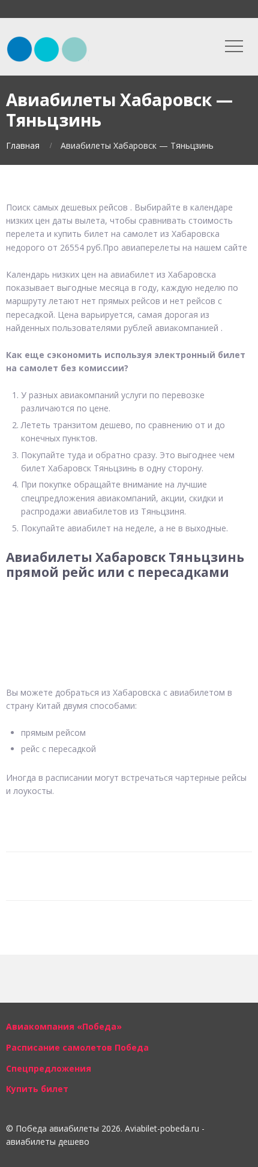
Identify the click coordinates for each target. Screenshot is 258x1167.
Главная (23, 145)
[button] (129, 618)
